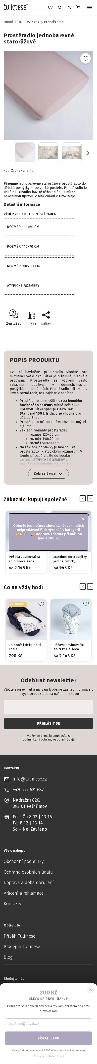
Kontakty (12, 903)
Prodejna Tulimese (22, 946)
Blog (8, 957)
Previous (84, 498)
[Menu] (90, 8)
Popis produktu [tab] (34, 359)
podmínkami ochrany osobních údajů (49, 739)
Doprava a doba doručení (29, 882)
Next (91, 498)
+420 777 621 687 (28, 789)
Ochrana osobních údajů (28, 872)
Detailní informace (22, 204)
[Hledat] (59, 7)
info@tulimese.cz (30, 779)
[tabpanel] (26, 630)
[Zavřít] (90, 989)
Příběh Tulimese (19, 936)
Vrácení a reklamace (24, 893)
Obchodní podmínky (24, 861)
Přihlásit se (48, 723)
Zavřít (78, 332)
